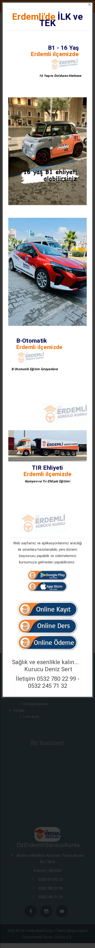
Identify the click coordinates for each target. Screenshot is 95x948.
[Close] (89, 5)
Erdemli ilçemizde (55, 54)
